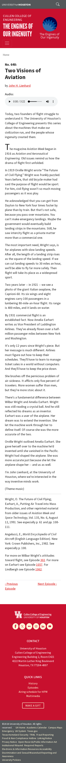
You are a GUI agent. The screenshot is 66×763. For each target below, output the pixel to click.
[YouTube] (50, 626)
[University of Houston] (16, 4)
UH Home (20, 727)
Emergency (8, 731)
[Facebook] (15, 626)
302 (42, 560)
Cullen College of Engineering (17, 18)
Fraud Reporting (45, 734)
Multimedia (33, 696)
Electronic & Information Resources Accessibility (27, 749)
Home (6, 54)
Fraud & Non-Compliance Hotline (19, 738)
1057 (39, 565)
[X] (22, 626)
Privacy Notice (9, 741)
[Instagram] (36, 626)
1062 (38, 569)
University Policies (11, 759)
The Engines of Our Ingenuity (18, 30)
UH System (20, 731)
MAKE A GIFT (33, 705)
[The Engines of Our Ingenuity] (51, 26)
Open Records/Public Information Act (37, 741)
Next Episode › (47, 584)
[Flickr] (29, 626)
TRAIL (32, 734)
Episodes (33, 687)
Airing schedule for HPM (33, 691)
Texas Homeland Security (15, 734)
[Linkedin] (43, 626)
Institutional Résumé (12, 745)
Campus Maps (55, 727)
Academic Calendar (37, 727)
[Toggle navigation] (7, 43)
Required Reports (33, 745)
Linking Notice (44, 738)
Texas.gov (32, 731)
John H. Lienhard (20, 86)
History (33, 683)
